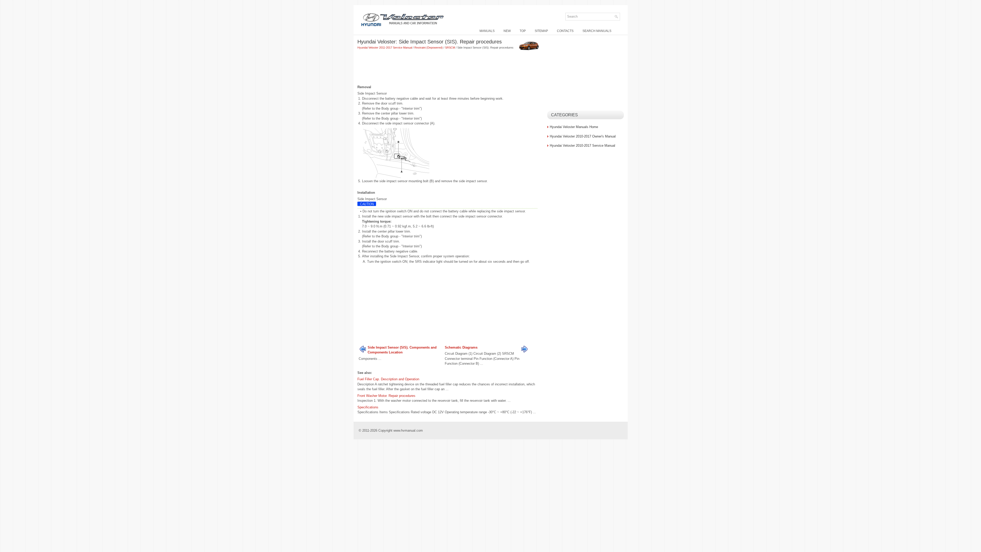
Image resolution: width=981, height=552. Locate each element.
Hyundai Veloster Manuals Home (574, 127)
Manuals (487, 31)
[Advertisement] (450, 67)
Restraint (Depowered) (428, 47)
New (507, 31)
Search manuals (596, 31)
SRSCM (450, 47)
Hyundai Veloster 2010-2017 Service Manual (582, 145)
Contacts (565, 31)
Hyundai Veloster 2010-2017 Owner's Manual (583, 136)
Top (523, 31)
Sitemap (541, 31)
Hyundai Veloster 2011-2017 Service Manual (384, 47)
